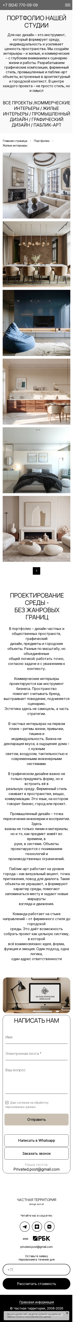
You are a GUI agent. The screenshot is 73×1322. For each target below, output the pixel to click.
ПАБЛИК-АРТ (47, 125)
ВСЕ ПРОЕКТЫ (17, 102)
